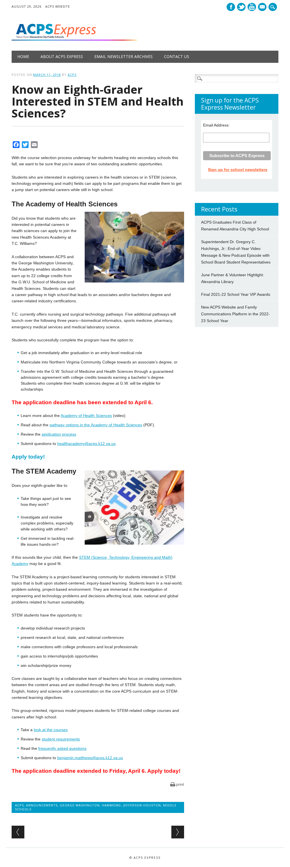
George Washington (80, 805)
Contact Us (176, 56)
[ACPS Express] (74, 39)
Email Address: (216, 125)
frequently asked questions (62, 748)
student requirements (61, 739)
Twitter (241, 7)
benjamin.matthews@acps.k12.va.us (90, 757)
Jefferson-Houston (142, 805)
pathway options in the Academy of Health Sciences (96, 425)
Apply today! (28, 457)
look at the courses (51, 729)
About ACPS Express (61, 56)
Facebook (231, 7)
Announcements (41, 805)
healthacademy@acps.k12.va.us (86, 443)
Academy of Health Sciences (86, 415)
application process (59, 434)
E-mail (262, 7)
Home (23, 56)
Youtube (252, 7)
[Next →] (177, 832)
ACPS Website (57, 6)
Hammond (111, 805)
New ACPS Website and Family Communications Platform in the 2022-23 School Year (235, 314)
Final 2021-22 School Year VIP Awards (235, 294)
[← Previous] (18, 832)
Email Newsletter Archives (123, 56)
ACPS (72, 74)
